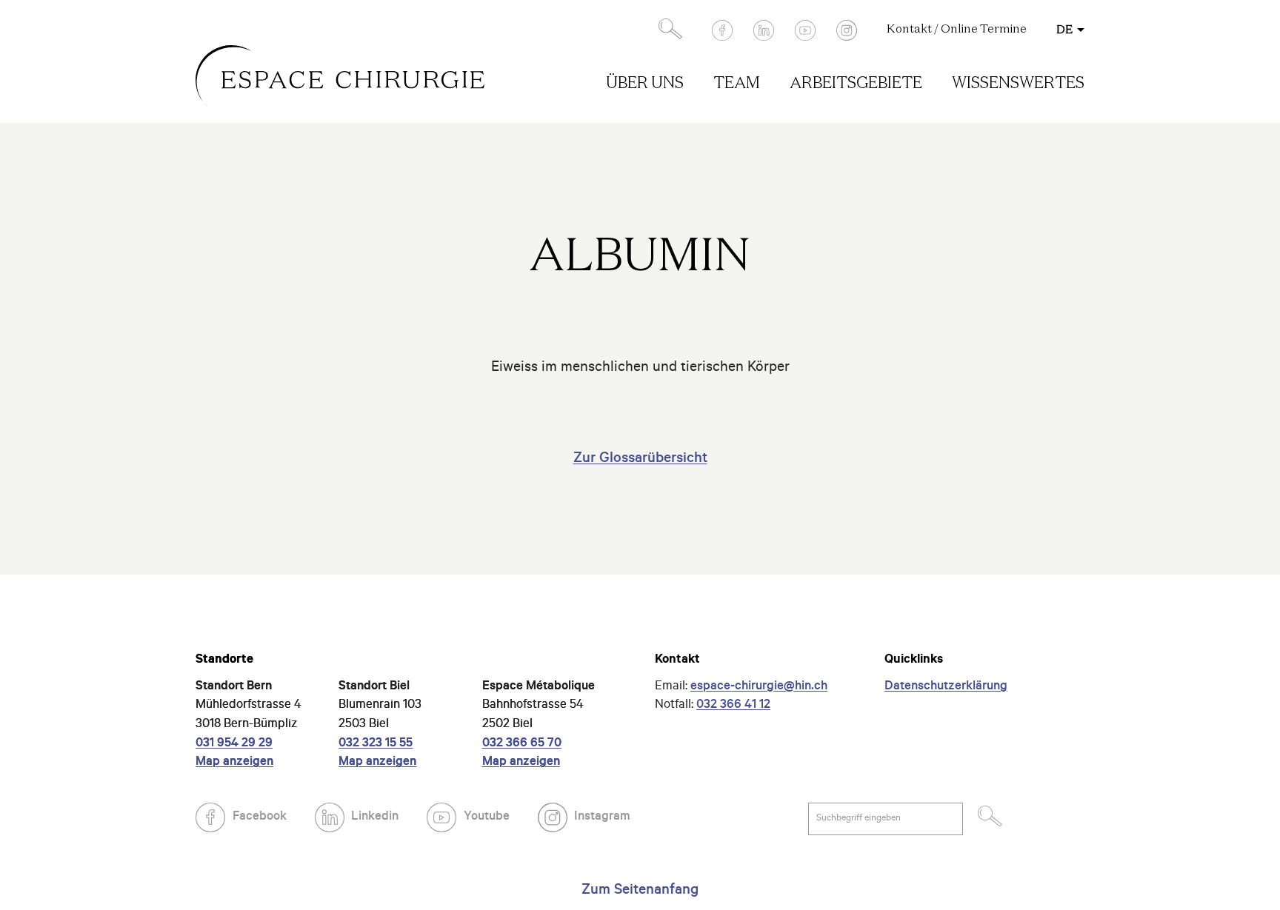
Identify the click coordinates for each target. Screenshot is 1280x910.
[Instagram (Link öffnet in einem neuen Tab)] (846, 30)
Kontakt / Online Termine (957, 30)
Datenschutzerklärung (945, 687)
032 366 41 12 (733, 706)
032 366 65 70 (521, 744)
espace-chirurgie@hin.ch (758, 687)
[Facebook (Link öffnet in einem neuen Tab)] (722, 30)
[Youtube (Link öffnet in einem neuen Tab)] (805, 30)
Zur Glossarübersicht (640, 460)
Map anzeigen (234, 763)
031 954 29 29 (234, 744)
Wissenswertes (1018, 84)
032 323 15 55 (376, 744)
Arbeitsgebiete (856, 84)
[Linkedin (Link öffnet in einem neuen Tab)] (763, 30)
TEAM (736, 84)
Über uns (645, 84)
